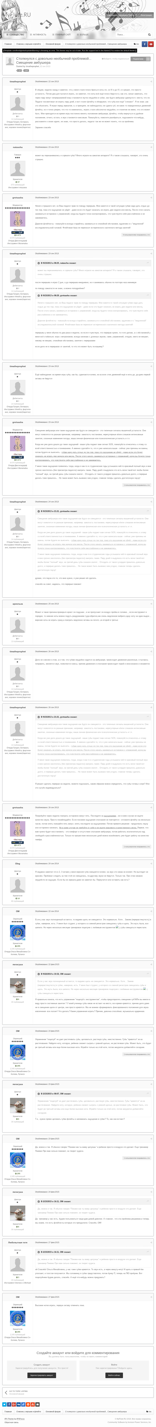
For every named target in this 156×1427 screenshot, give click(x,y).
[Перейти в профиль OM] (17, 932)
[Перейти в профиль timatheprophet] (10, 61)
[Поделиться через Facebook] (9, 1404)
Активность (39, 35)
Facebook (144, 44)
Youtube (151, 44)
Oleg (17, 863)
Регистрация (146, 15)
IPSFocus (21, 1419)
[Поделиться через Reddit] (28, 1404)
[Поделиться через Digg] (18, 1404)
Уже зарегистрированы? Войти (121, 15)
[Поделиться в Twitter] (4, 1404)
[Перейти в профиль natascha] (17, 168)
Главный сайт (63, 35)
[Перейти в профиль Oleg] (17, 885)
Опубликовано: (47, 81)
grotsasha (17, 197)
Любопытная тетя (17, 1242)
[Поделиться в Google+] (14, 1404)
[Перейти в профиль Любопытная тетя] (17, 1263)
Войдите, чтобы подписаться (116, 59)
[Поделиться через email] (37, 1404)
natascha (18, 147)
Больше (84, 35)
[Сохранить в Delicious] (23, 1404)
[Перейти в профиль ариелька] (17, 625)
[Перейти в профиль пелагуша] (17, 985)
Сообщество (16, 35)
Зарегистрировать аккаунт (41, 1375)
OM (18, 911)
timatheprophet (32, 66)
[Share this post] (151, 81)
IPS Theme (9, 1419)
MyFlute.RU (121, 1419)
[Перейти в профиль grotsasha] (17, 219)
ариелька (18, 604)
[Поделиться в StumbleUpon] (33, 1404)
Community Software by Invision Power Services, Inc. (129, 1422)
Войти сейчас (114, 1375)
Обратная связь (11, 1422)
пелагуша (18, 964)
